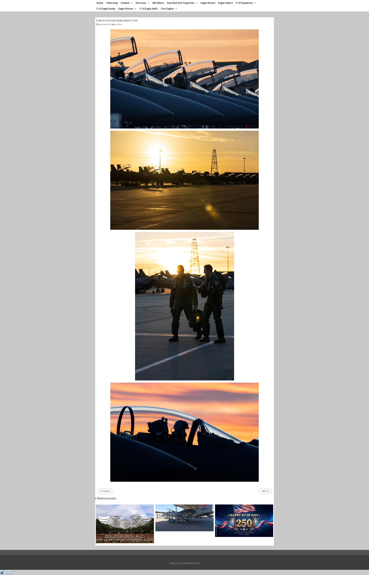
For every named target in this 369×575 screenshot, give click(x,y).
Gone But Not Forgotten (180, 2)
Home (100, 2)
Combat (125, 2)
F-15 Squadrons (244, 2)
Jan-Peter (118, 24)
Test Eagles (167, 8)
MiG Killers (158, 2)
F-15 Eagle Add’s (149, 8)
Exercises (141, 2)
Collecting (112, 2)
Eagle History (125, 8)
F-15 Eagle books (106, 8)
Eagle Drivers (208, 2)
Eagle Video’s (225, 2)
